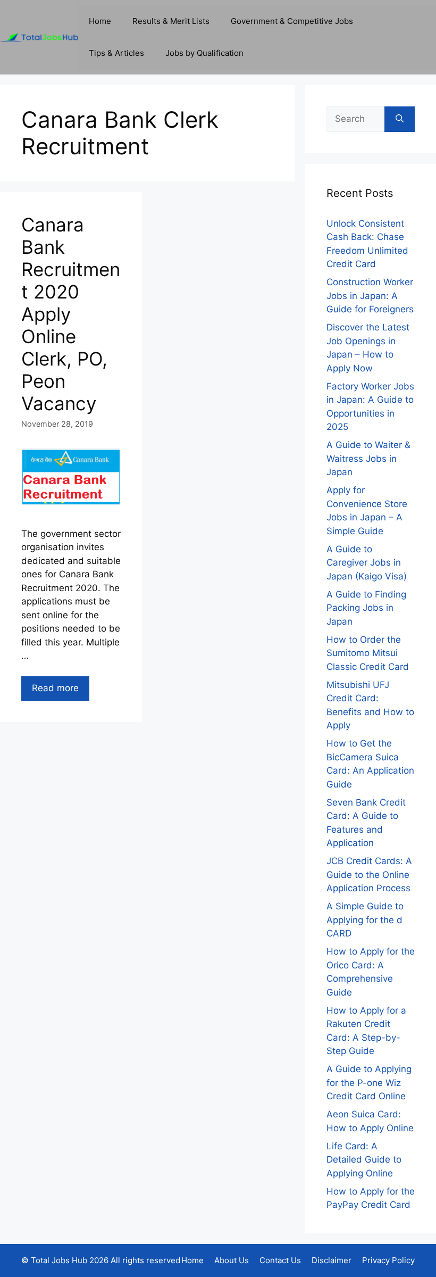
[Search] (399, 119)
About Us (231, 1260)
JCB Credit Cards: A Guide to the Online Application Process (369, 874)
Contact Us (280, 1260)
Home (100, 21)
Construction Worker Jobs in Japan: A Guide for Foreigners (370, 295)
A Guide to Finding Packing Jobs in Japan (366, 608)
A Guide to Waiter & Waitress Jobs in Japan (368, 458)
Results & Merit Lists (170, 21)
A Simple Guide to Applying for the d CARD (365, 920)
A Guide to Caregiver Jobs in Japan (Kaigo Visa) (366, 563)
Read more (55, 688)
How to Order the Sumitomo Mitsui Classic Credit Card (367, 653)
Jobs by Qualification (204, 53)
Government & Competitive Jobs (292, 21)
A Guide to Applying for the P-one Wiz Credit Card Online (369, 1082)
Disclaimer (331, 1260)
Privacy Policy (388, 1260)
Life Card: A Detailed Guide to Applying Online (363, 1160)
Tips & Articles (116, 53)
